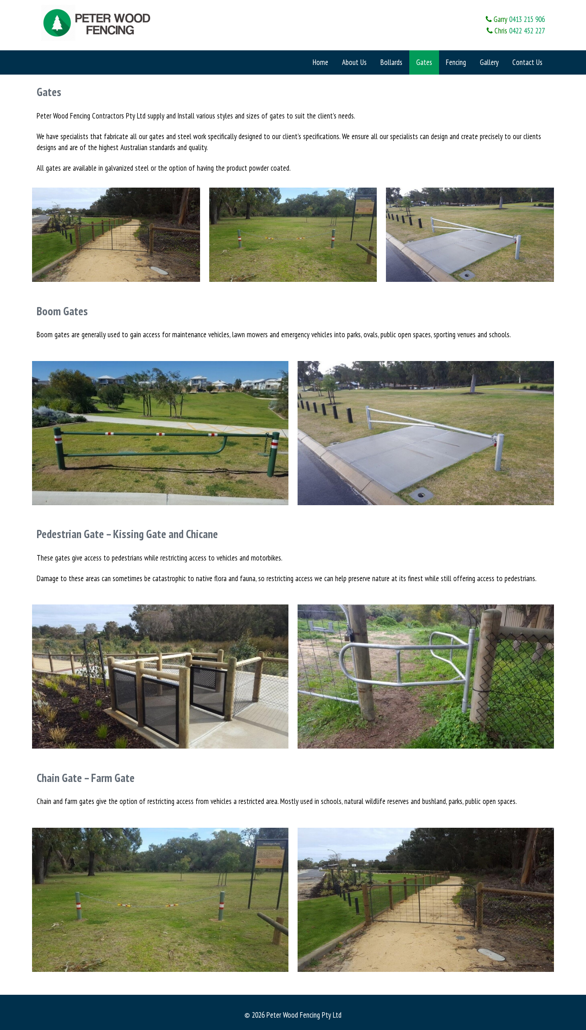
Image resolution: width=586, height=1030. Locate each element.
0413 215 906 (527, 19)
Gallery (489, 62)
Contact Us (527, 62)
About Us (354, 62)
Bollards (391, 62)
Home (320, 62)
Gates (424, 62)
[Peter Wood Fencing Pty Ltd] (98, 22)
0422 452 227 (527, 31)
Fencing (456, 62)
